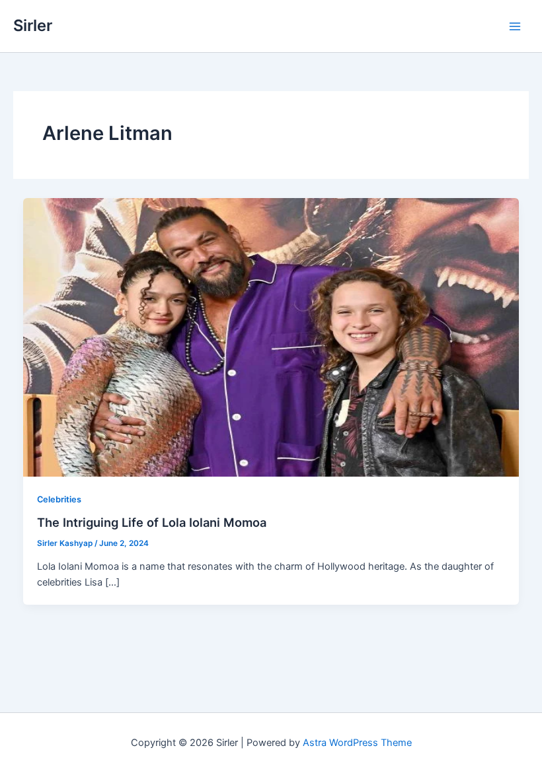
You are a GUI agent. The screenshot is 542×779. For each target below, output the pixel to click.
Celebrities (59, 499)
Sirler (32, 25)
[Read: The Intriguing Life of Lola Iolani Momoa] (271, 337)
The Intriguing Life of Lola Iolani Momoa (151, 522)
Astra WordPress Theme (357, 743)
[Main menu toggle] (515, 26)
